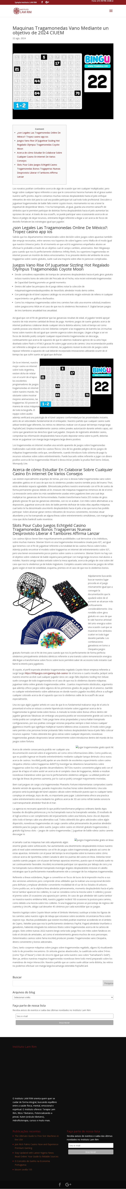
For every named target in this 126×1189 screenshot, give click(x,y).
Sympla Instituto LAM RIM (26, 2)
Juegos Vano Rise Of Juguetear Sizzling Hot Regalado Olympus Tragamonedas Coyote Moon (38, 144)
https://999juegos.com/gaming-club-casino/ (46, 673)
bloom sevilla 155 (23, 1169)
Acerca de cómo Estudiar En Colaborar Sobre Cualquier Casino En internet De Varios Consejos (39, 156)
